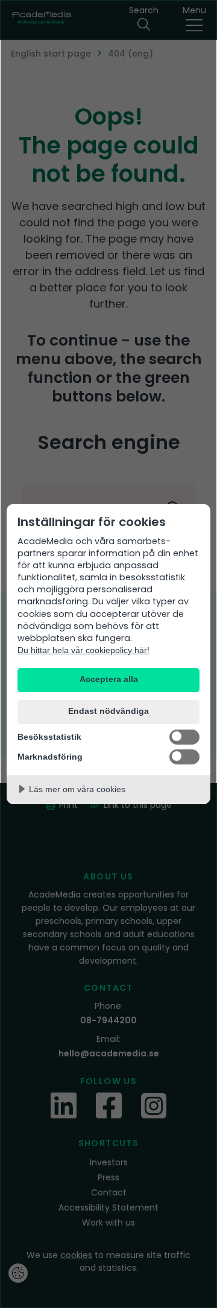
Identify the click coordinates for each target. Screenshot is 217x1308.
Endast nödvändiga (108, 711)
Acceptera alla (109, 679)
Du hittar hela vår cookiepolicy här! (83, 650)
